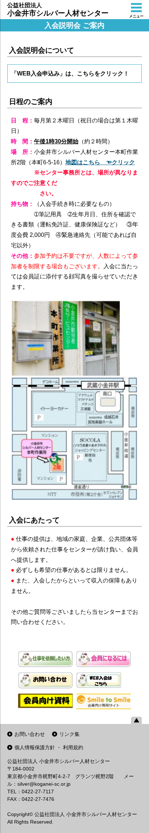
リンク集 (69, 734)
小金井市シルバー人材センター (57, 9)
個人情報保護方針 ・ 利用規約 (48, 747)
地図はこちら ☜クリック (100, 162)
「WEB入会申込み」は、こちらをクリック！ (70, 73)
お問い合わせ (29, 734)
